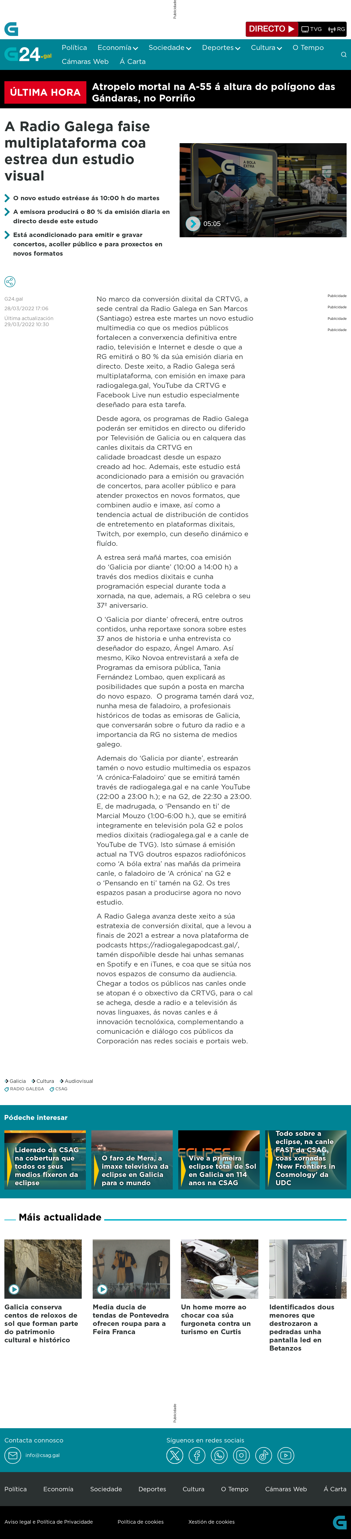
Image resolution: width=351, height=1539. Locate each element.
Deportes (152, 1489)
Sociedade (106, 1489)
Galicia (18, 1081)
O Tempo (234, 1489)
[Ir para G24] (27, 54)
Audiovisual (79, 1081)
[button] (193, 223)
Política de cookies (141, 1521)
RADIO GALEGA (27, 1089)
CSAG (61, 1089)
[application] (263, 190)
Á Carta (335, 1489)
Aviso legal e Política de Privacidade (48, 1521)
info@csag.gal (43, 1455)
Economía (58, 1489)
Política (15, 1489)
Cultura (45, 1081)
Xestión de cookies (211, 1521)
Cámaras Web (286, 1489)
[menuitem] (74, 47)
